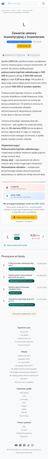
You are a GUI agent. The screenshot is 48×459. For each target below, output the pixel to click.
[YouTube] (16, 445)
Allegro (24, 406)
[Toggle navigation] (43, 3)
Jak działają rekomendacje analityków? (24, 372)
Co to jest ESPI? (24, 362)
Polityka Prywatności (24, 433)
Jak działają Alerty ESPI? (24, 366)
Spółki (13, 10)
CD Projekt (24, 399)
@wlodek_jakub (27, 453)
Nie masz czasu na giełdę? (24, 382)
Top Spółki (24, 335)
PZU (24, 403)
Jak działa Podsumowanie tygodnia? (24, 369)
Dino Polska (24, 416)
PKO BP (24, 412)
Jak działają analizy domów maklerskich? (24, 375)
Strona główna (5, 10)
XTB (24, 396)
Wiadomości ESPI (27, 10)
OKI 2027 (24, 379)
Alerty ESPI (24, 332)
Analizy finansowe (24, 338)
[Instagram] (32, 445)
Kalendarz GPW (24, 359)
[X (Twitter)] (20, 445)
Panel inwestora (24, 345)
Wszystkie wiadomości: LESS (24, 314)
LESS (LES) (23, 46)
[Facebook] (24, 445)
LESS (18, 10)
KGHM (24, 409)
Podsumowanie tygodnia (24, 342)
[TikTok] (28, 445)
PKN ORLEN (24, 393)
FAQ (24, 427)
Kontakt (24, 430)
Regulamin (24, 436)
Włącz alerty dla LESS (25, 217)
